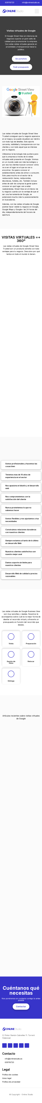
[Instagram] (10, 1045)
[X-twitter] (27, 1045)
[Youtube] (21, 1045)
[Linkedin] (4, 1045)
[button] (37, 11)
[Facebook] (15, 1045)
